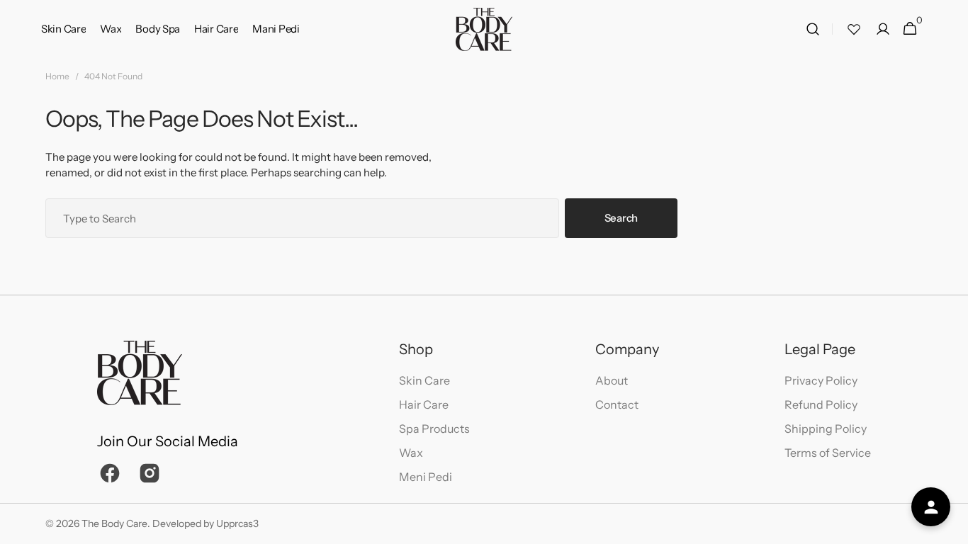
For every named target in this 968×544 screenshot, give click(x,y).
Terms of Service (827, 453)
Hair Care (424, 404)
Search (621, 218)
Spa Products (434, 428)
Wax (411, 453)
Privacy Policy (820, 380)
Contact (616, 404)
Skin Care (424, 380)
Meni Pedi (425, 477)
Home (57, 76)
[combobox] (302, 218)
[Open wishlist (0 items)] (854, 29)
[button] (812, 29)
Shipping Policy (825, 428)
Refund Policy (820, 404)
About (611, 380)
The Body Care (114, 523)
